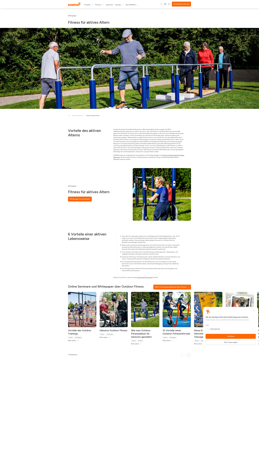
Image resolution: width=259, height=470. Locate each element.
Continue (230, 336)
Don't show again (230, 342)
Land (207, 325)
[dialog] (129, 235)
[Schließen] (253, 310)
